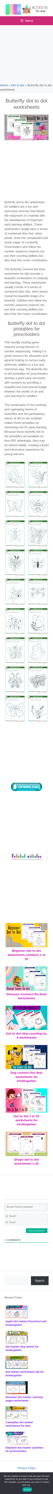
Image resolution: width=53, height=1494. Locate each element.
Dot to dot (17, 85)
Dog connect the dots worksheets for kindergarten (26, 1077)
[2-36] (38, 562)
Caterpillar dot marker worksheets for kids (19, 1424)
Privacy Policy (27, 1468)
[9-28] (15, 679)
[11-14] (15, 708)
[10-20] (38, 679)
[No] (49, 1483)
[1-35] (15, 562)
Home (4, 85)
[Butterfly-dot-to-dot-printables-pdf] (38, 504)
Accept (27, 1489)
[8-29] (38, 650)
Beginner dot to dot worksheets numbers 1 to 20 (26, 955)
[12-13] (38, 708)
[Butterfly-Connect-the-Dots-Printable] (15, 474)
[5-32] (15, 621)
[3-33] (15, 591)
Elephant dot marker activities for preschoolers (24, 1449)
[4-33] (38, 591)
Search (39, 1280)
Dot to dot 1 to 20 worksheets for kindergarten (26, 1120)
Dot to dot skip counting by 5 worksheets (26, 1035)
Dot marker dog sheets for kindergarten (22, 1348)
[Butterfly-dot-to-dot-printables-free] (15, 504)
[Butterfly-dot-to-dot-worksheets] (15, 533)
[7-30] (15, 650)
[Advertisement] (26, 53)
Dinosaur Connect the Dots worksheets (26, 996)
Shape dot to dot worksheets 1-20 (26, 1161)
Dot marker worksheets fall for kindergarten (25, 1373)
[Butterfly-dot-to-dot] (38, 533)
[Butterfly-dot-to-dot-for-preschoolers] (38, 474)
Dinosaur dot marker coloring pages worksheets (24, 1399)
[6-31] (38, 621)
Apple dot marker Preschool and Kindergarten (26, 1323)
